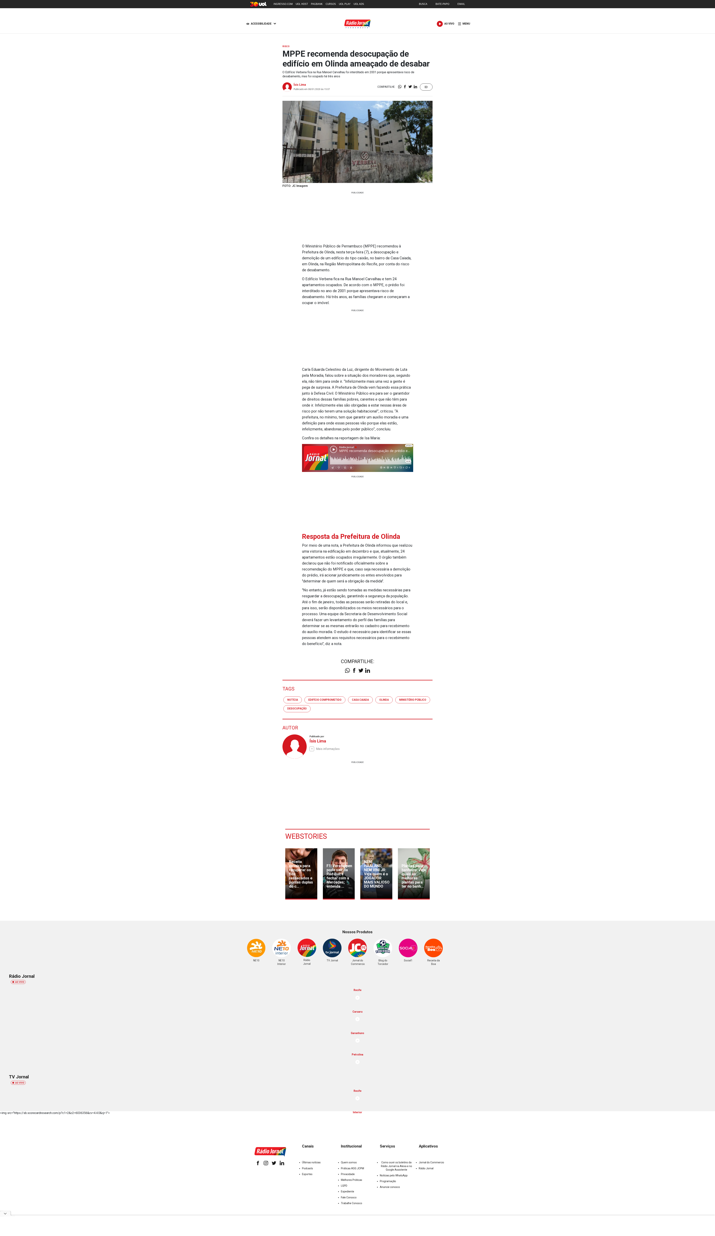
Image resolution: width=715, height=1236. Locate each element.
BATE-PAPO (442, 4)
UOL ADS (359, 4)
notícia (292, 699)
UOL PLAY (345, 4)
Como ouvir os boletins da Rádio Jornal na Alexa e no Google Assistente (396, 1166)
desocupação (297, 708)
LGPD (344, 1185)
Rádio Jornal (426, 1168)
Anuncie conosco (390, 1187)
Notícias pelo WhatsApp (394, 1175)
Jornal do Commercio (431, 1162)
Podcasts (307, 1168)
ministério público (412, 699)
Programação (388, 1181)
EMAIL (461, 4)
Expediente (347, 1191)
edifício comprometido (324, 699)
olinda (384, 699)
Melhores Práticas (351, 1179)
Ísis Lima (300, 84)
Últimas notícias (311, 1162)
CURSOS (331, 4)
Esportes (307, 1174)
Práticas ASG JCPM (352, 1168)
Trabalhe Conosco (351, 1203)
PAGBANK (317, 4)
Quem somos (349, 1162)
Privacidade (348, 1174)
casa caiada (360, 699)
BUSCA (423, 4)
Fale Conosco (349, 1197)
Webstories (306, 836)
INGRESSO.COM (283, 4)
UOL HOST (302, 4)
